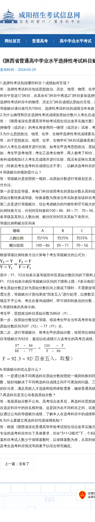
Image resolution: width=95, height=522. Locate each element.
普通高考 (40, 40)
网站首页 (13, 40)
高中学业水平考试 (75, 40)
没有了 (17, 463)
